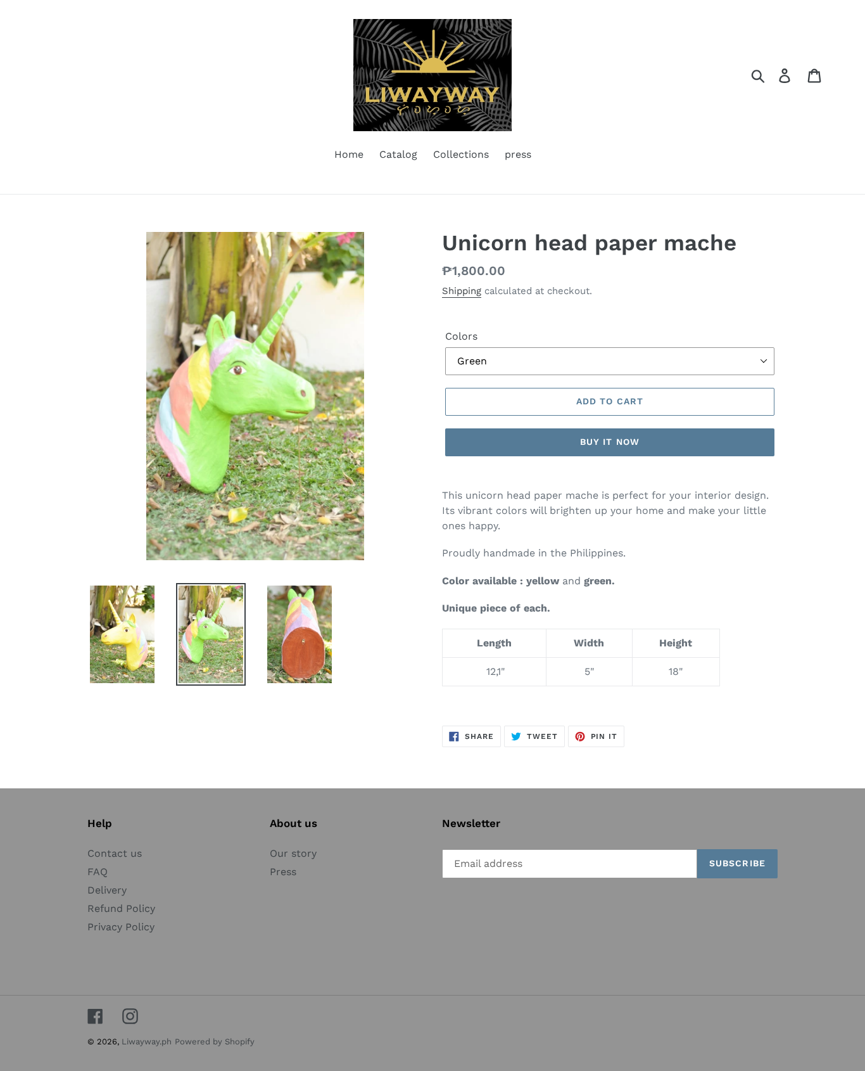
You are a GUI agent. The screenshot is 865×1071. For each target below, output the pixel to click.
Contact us (114, 853)
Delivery (107, 890)
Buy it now (610, 442)
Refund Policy (121, 908)
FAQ (97, 872)
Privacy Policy (121, 927)
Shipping (461, 291)
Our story (293, 853)
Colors (461, 336)
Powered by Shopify (215, 1041)
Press (283, 872)
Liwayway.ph (147, 1041)
